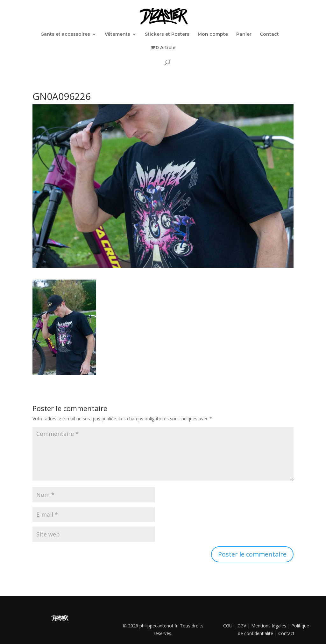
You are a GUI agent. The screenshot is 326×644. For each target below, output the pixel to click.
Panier (244, 34)
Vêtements (117, 34)
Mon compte (213, 34)
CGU (227, 626)
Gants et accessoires (65, 34)
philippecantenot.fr (158, 626)
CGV (241, 626)
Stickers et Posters (167, 34)
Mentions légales (268, 626)
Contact (269, 34)
